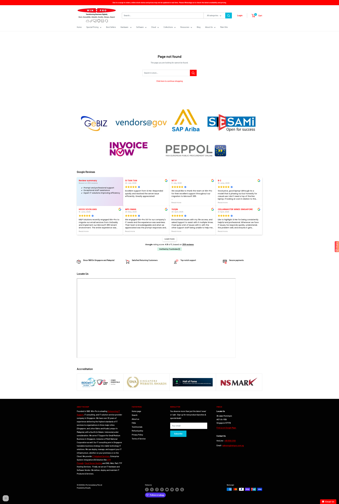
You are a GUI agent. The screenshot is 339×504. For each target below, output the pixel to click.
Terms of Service (139, 439)
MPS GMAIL (130, 209)
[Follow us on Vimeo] (172, 489)
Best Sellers (111, 27)
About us (135, 419)
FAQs (134, 423)
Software (140, 27)
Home (79, 27)
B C (219, 180)
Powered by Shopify (84, 488)
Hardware (125, 27)
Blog (198, 27)
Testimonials (137, 427)
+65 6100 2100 (230, 441)
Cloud (153, 27)
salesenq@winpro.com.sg (233, 445)
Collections (168, 27)
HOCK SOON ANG (88, 209)
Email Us (329, 502)
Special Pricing (92, 27)
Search (134, 415)
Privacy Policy (137, 435)
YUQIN (174, 209)
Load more (170, 239)
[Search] (228, 15)
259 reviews (188, 244)
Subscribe (178, 434)
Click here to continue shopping (169, 81)
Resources (184, 27)
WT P (174, 180)
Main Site (224, 27)
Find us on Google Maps (226, 428)
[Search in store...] (193, 73)
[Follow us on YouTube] (167, 489)
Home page (136, 411)
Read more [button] (176, 202)
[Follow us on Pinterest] (162, 489)
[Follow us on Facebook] (147, 489)
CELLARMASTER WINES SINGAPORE (235, 209)
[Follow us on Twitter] (152, 489)
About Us (209, 27)
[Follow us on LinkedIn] (177, 489)
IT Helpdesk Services (100, 456)
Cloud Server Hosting (93, 463)
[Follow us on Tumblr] (182, 489)
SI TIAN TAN (131, 180)
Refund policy (137, 431)
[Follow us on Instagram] (157, 489)
